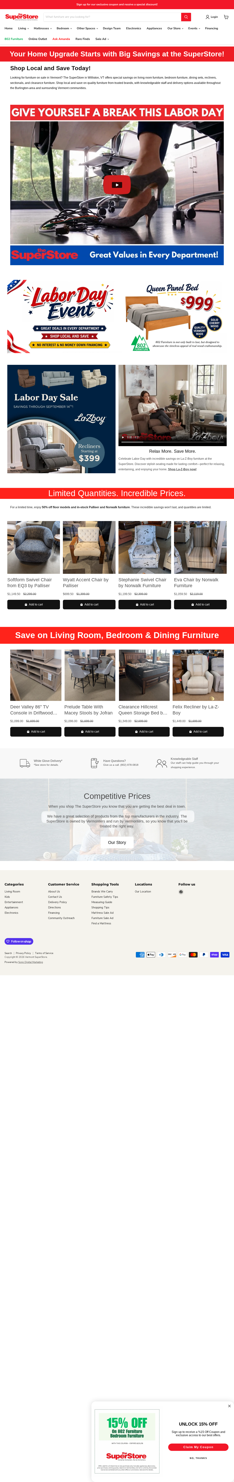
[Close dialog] (229, 1406)
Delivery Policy (57, 902)
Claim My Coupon (198, 1447)
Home (9, 28)
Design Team (112, 28)
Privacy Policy (23, 953)
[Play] (117, 185)
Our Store (174, 28)
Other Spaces (86, 28)
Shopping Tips (100, 907)
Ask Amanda (61, 39)
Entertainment (14, 902)
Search (8, 953)
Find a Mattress (101, 923)
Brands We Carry (102, 891)
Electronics (133, 28)
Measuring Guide (101, 902)
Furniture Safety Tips (104, 897)
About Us (54, 891)
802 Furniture (14, 39)
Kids (7, 897)
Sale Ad (101, 39)
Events (193, 28)
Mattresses (42, 28)
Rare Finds (83, 39)
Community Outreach (61, 918)
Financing (211, 28)
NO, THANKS (198, 1458)
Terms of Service (44, 953)
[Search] (186, 17)
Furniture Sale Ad (102, 918)
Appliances (154, 28)
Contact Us (55, 897)
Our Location (143, 891)
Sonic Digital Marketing (30, 962)
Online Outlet (38, 39)
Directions (54, 907)
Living (22, 28)
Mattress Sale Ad (102, 913)
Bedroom (63, 28)
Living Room (12, 891)
